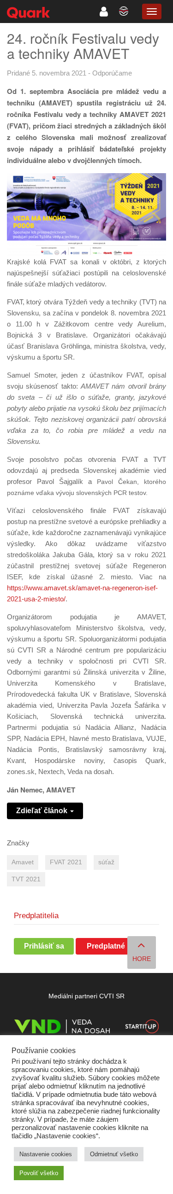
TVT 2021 (26, 879)
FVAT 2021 (66, 862)
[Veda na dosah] (62, 1028)
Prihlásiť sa (44, 946)
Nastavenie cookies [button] (45, 1154)
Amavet (23, 862)
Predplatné (106, 946)
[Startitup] (142, 1028)
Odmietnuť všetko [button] (114, 1154)
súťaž (106, 862)
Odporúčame (112, 73)
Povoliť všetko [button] (38, 1173)
